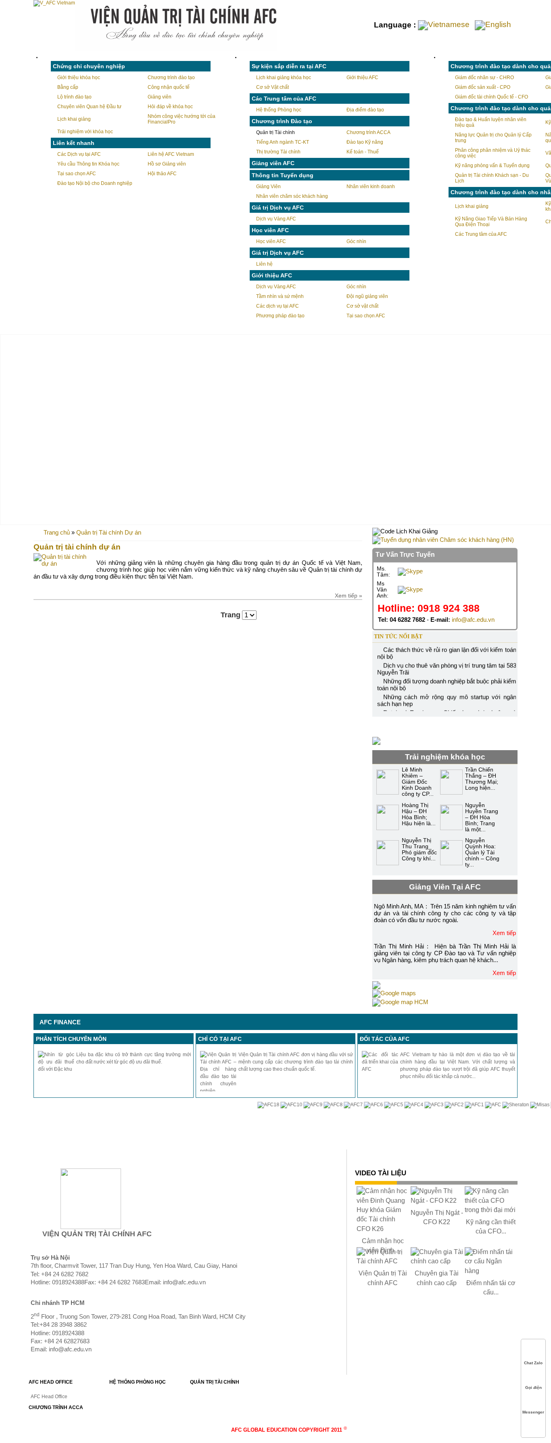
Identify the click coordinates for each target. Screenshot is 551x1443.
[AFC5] (376, 1104)
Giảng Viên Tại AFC (445, 887)
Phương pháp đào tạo (280, 316)
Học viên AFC (271, 241)
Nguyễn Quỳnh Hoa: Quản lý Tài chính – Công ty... (482, 852)
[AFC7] (336, 1104)
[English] (494, 24)
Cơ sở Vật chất (272, 87)
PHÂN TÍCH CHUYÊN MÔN (71, 1039)
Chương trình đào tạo (171, 77)
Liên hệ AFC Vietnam (171, 154)
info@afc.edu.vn (473, 619)
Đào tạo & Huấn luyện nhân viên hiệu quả (490, 122)
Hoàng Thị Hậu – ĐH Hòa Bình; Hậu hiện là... (419, 814)
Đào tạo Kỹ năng (364, 142)
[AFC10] (275, 1104)
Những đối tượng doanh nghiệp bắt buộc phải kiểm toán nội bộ (446, 679)
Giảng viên (159, 97)
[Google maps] (394, 993)
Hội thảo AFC (162, 173)
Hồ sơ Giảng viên (167, 164)
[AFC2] (437, 1104)
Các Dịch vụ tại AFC (79, 154)
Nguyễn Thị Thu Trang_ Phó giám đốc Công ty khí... (419, 849)
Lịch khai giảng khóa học (283, 77)
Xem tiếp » (348, 596)
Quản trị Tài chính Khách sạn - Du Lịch (492, 178)
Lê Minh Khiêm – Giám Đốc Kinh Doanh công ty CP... (418, 782)
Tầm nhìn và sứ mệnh (280, 296)
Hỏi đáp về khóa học (170, 106)
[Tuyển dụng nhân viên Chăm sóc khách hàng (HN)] (443, 539)
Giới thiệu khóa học (78, 77)
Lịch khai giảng (74, 119)
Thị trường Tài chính (278, 152)
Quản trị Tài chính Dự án (108, 532)
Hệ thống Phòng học (278, 110)
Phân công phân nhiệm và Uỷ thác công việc (492, 153)
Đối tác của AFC (384, 1039)
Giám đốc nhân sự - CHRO (484, 77)
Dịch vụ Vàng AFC (276, 219)
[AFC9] (296, 1104)
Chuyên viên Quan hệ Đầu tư (89, 106)
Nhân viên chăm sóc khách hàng (292, 196)
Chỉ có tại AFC (220, 1039)
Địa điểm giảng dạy (423, 724)
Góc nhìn (356, 241)
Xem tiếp (504, 932)
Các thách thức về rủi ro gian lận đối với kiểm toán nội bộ (446, 648)
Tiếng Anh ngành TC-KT (282, 142)
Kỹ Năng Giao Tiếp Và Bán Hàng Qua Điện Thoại (491, 221)
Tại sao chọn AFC (76, 173)
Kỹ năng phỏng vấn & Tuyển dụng (492, 165)
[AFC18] (252, 1104)
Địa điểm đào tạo (365, 110)
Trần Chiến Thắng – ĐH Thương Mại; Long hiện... (481, 779)
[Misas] (523, 1104)
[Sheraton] (499, 1104)
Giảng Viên (268, 186)
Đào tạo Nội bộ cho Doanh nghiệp (94, 183)
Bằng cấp (67, 87)
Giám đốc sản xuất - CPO (482, 87)
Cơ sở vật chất (362, 306)
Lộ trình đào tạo (74, 97)
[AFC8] (316, 1104)
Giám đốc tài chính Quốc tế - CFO (491, 97)
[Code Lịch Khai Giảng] (405, 531)
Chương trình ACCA (368, 132)
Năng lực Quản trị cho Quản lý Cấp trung (493, 137)
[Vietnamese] (445, 24)
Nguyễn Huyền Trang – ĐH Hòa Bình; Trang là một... (481, 817)
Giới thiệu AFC (362, 77)
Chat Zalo (533, 1363)
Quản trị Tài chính (275, 132)
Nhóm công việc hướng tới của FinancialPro (181, 119)
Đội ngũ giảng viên (367, 296)
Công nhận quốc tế (169, 87)
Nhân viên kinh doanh (370, 186)
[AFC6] (356, 1104)
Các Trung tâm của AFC (481, 234)
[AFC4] (397, 1104)
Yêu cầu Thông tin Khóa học (88, 164)
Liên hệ (264, 264)
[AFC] (476, 1104)
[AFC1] (457, 1104)
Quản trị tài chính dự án (77, 547)
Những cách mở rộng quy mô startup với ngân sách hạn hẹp (446, 695)
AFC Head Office (49, 1396)
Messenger (533, 1412)
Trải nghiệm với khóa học (85, 131)
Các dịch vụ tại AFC (277, 306)
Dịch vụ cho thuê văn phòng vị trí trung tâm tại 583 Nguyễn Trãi (446, 664)
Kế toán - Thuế (362, 152)
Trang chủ (57, 532)
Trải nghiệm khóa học (445, 757)
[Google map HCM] (400, 1001)
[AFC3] (417, 1104)
